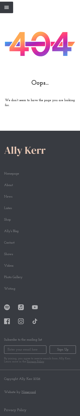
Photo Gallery (13, 277)
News (8, 196)
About (8, 185)
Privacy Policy (35, 361)
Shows (8, 254)
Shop (7, 219)
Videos (8, 265)
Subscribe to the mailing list (23, 339)
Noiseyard (29, 392)
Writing (9, 288)
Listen (8, 208)
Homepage (11, 173)
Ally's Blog (11, 231)
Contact (9, 242)
